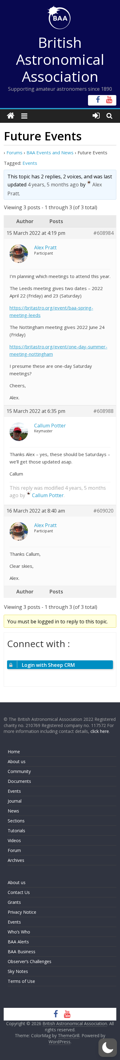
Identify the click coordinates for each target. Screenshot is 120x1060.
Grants (14, 902)
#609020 (103, 511)
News (13, 811)
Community (19, 771)
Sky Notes (18, 971)
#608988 (103, 411)
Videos (14, 840)
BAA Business (21, 951)
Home (14, 751)
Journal (15, 801)
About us (17, 761)
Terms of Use (21, 981)
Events (29, 163)
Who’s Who (19, 932)
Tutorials (16, 830)
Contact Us (19, 892)
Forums (14, 152)
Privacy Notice (22, 912)
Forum (14, 850)
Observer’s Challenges (29, 961)
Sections (16, 821)
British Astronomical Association (60, 59)
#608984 (103, 233)
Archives (16, 860)
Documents (19, 781)
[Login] (96, 116)
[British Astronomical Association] (11, 116)
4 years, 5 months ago (53, 184)
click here (99, 731)
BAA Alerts (18, 942)
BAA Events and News (50, 152)
